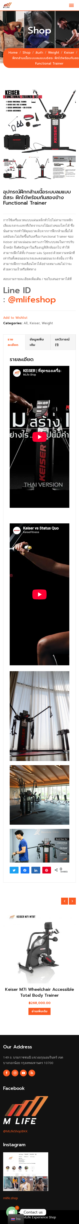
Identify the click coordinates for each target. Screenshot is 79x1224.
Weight (47, 323)
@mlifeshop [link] (32, 299)
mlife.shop (10, 1198)
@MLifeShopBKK (15, 1131)
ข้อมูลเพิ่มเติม (37, 342)
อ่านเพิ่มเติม (39, 1011)
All (26, 323)
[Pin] (47, 870)
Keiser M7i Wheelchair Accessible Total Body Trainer (39, 992)
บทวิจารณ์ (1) (62, 342)
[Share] (25, 870)
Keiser (35, 323)
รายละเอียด (13, 342)
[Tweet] (14, 870)
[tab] (14, 342)
